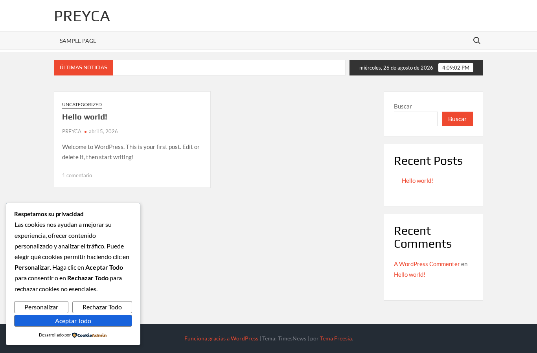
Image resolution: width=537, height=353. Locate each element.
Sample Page (78, 40)
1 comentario (77, 175)
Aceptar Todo (73, 320)
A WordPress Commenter (427, 263)
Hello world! (84, 116)
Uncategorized (82, 104)
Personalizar (41, 307)
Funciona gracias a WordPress (221, 338)
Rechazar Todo (102, 307)
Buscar (403, 106)
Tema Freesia (336, 338)
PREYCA (82, 16)
